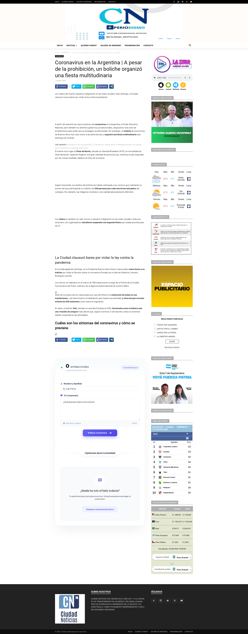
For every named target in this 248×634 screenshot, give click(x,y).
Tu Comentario (71, 395)
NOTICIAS (70, 45)
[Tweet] (76, 86)
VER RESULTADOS (172, 347)
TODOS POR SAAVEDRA (167, 325)
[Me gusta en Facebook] (102, 86)
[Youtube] (191, 2)
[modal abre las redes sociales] (111, 86)
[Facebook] (174, 2)
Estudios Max (82, 632)
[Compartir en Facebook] (61, 86)
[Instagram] (178, 2)
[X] (187, 2)
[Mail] (182, 2)
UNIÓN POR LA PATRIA (166, 332)
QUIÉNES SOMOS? (68, 2)
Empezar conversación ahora (100, 509)
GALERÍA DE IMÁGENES (84, 2)
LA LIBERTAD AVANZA (166, 336)
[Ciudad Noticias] (124, 23)
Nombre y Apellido (73, 383)
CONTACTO (112, 2)
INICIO (57, 2)
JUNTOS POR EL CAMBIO (167, 328)
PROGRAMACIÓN (100, 2)
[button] (190, 45)
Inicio (57, 52)
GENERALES (65, 52)
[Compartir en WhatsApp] (88, 86)
